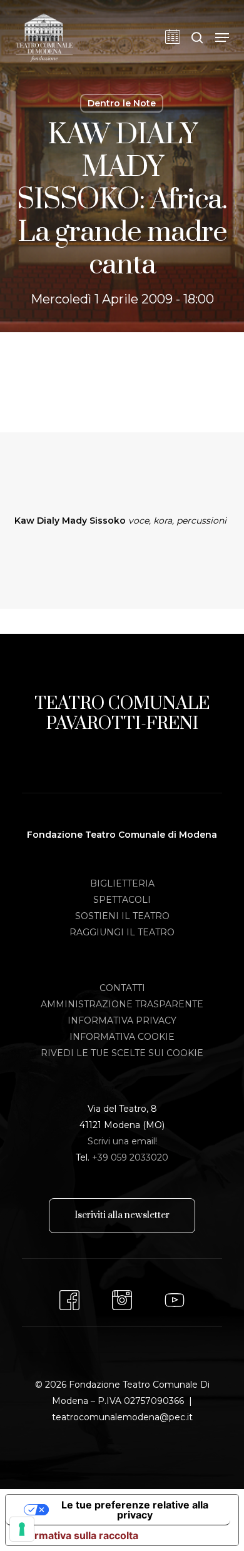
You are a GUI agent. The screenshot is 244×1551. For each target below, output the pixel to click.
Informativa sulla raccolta (77, 1535)
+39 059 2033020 (130, 1157)
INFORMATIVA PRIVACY (122, 1020)
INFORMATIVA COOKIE (122, 1036)
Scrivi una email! (122, 1141)
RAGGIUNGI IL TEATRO (122, 932)
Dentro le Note (122, 103)
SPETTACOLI (122, 899)
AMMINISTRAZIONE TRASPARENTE (122, 1004)
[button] (222, 37)
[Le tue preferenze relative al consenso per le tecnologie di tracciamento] (22, 1529)
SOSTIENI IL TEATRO (122, 916)
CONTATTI (122, 988)
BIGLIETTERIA (122, 883)
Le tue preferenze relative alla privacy (134, 1509)
